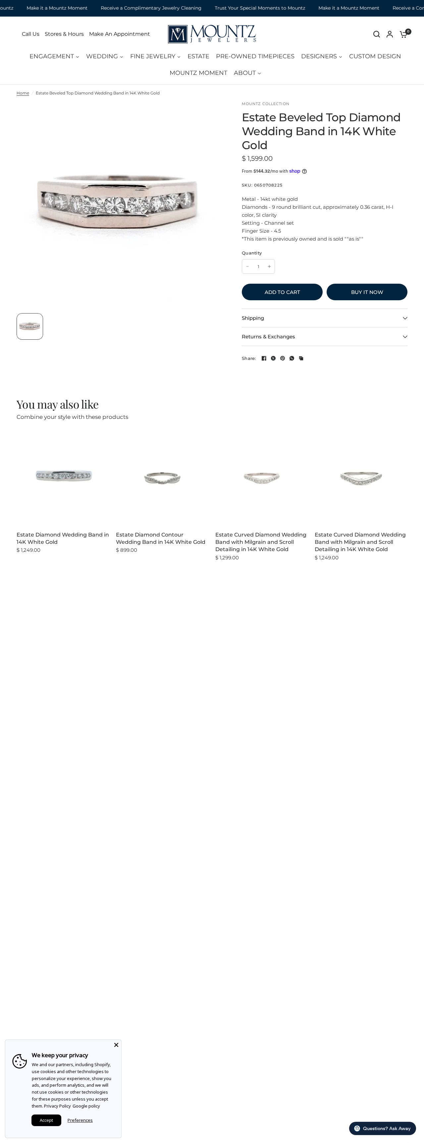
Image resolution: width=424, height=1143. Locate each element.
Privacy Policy (57, 1106)
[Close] (116, 1045)
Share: (249, 358)
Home (23, 92)
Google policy (86, 1106)
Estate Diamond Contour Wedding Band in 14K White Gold (160, 538)
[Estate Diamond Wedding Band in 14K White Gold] (63, 478)
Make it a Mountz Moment (46, 8)
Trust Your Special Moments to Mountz (249, 8)
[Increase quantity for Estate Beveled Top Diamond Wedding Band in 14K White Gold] (269, 266)
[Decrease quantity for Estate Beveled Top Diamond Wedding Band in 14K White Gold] (247, 266)
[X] (273, 358)
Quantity (252, 253)
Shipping (253, 318)
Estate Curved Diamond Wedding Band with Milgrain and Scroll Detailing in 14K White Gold (260, 542)
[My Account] (389, 34)
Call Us (30, 34)
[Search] (376, 34)
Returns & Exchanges (268, 336)
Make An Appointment (119, 34)
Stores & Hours (64, 34)
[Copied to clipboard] (301, 358)
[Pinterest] (283, 358)
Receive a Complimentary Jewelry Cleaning (140, 8)
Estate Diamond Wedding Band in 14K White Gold (63, 538)
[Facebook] (264, 358)
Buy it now (367, 292)
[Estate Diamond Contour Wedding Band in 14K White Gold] (162, 478)
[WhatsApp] (292, 358)
